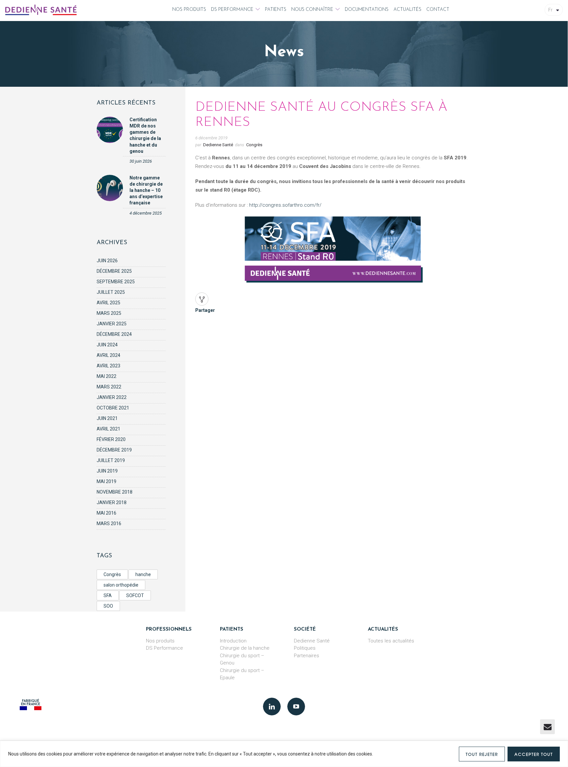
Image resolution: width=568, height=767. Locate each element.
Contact (437, 9)
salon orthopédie (121, 585)
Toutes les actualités (391, 641)
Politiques (305, 648)
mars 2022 (109, 386)
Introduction (233, 641)
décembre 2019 (114, 450)
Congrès (112, 574)
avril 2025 (108, 302)
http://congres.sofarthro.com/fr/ (285, 205)
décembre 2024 (114, 334)
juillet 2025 (111, 292)
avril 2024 (108, 355)
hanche (143, 574)
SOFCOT (135, 595)
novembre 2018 (114, 492)
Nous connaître (312, 9)
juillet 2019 (111, 460)
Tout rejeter (482, 754)
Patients (275, 9)
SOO (108, 606)
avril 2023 (108, 365)
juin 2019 (107, 471)
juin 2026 (107, 260)
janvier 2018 (112, 502)
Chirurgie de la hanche (245, 648)
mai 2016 (106, 513)
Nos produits (189, 9)
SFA (108, 595)
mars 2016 (109, 523)
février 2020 (111, 439)
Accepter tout (533, 754)
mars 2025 (109, 313)
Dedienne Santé (218, 144)
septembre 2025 (116, 281)
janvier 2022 (112, 397)
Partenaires (306, 656)
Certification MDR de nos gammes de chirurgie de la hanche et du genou (145, 135)
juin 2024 (107, 344)
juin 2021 (107, 418)
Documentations (367, 9)
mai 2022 (106, 376)
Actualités (407, 9)
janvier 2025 (112, 323)
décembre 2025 (114, 271)
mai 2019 (106, 481)
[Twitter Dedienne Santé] (296, 706)
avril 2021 (108, 428)
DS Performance (232, 9)
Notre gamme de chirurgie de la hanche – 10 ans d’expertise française (146, 190)
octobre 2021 (113, 407)
